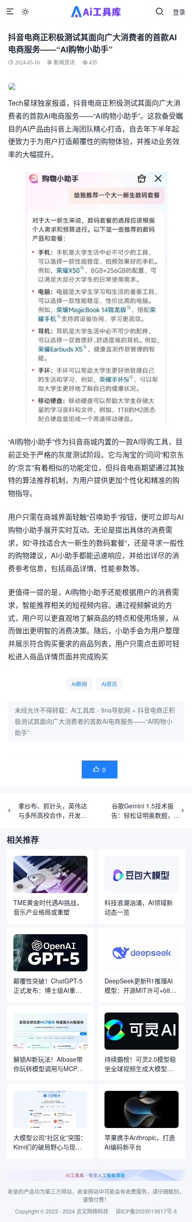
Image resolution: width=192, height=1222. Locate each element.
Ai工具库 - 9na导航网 (100, 709)
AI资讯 (109, 684)
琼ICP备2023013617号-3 (146, 1211)
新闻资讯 (64, 62)
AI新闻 (79, 684)
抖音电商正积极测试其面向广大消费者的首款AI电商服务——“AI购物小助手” (95, 721)
